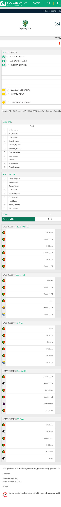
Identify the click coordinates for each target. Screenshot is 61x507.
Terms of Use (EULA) (10, 479)
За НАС (5, 487)
